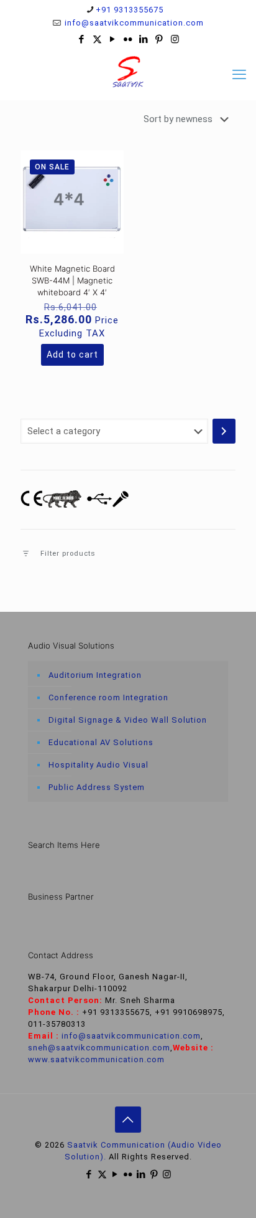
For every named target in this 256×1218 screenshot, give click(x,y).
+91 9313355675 (129, 9)
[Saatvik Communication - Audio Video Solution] (128, 71)
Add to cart (72, 354)
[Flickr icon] (128, 39)
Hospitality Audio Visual (98, 764)
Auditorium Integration (95, 675)
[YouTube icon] (112, 39)
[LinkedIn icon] (144, 39)
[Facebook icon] (81, 39)
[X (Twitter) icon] (97, 39)
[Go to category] (224, 431)
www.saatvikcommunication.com (96, 1059)
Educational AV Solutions (100, 742)
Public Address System (96, 787)
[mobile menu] (239, 74)
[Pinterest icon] (159, 39)
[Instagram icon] (175, 39)
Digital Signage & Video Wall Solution (127, 720)
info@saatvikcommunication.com (133, 22)
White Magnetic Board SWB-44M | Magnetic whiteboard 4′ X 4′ (72, 280)
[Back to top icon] (128, 1119)
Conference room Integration (108, 697)
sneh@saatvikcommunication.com (99, 1047)
